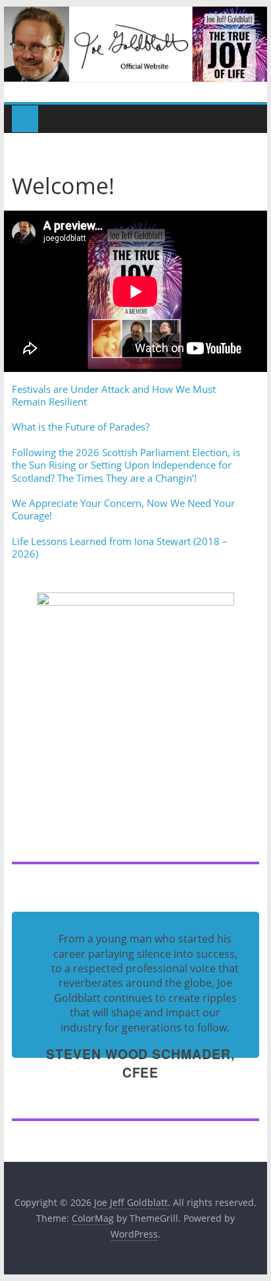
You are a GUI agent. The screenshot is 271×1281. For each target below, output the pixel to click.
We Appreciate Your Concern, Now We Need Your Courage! (123, 509)
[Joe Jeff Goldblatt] (135, 14)
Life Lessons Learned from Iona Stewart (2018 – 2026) (120, 548)
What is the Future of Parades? (80, 426)
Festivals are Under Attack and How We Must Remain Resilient (114, 395)
